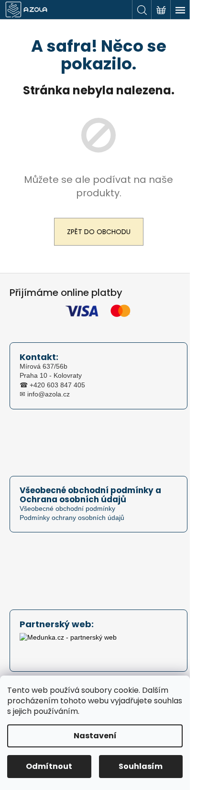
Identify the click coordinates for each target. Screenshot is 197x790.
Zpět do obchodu (99, 232)
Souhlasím (141, 766)
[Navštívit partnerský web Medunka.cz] (68, 645)
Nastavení (95, 735)
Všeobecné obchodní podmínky (67, 508)
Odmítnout (49, 766)
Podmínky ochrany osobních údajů (72, 517)
